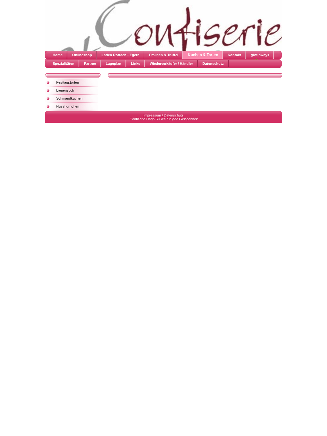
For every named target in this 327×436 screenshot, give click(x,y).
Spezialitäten (63, 63)
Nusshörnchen (67, 106)
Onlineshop (82, 55)
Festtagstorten (67, 82)
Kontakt (234, 55)
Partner (90, 63)
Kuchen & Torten (203, 55)
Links (135, 63)
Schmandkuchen (69, 98)
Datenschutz (213, 63)
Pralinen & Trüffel (163, 55)
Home (58, 55)
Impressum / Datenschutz (163, 115)
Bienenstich (65, 90)
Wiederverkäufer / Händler (171, 63)
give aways (260, 55)
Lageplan (113, 63)
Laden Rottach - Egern (121, 55)
